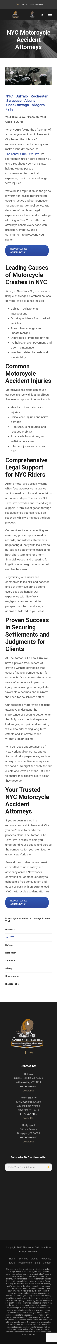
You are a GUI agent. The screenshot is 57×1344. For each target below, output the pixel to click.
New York (10, 929)
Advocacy (46, 1258)
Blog (37, 1262)
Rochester (39, 96)
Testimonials (25, 1262)
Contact (47, 1262)
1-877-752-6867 (35, 4)
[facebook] (26, 1052)
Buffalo (22, 96)
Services (23, 1258)
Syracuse (14, 101)
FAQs (12, 1262)
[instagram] (31, 1052)
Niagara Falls (12, 984)
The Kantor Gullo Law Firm (22, 154)
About (34, 1258)
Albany (29, 101)
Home (12, 1258)
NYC (9, 96)
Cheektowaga (17, 105)
